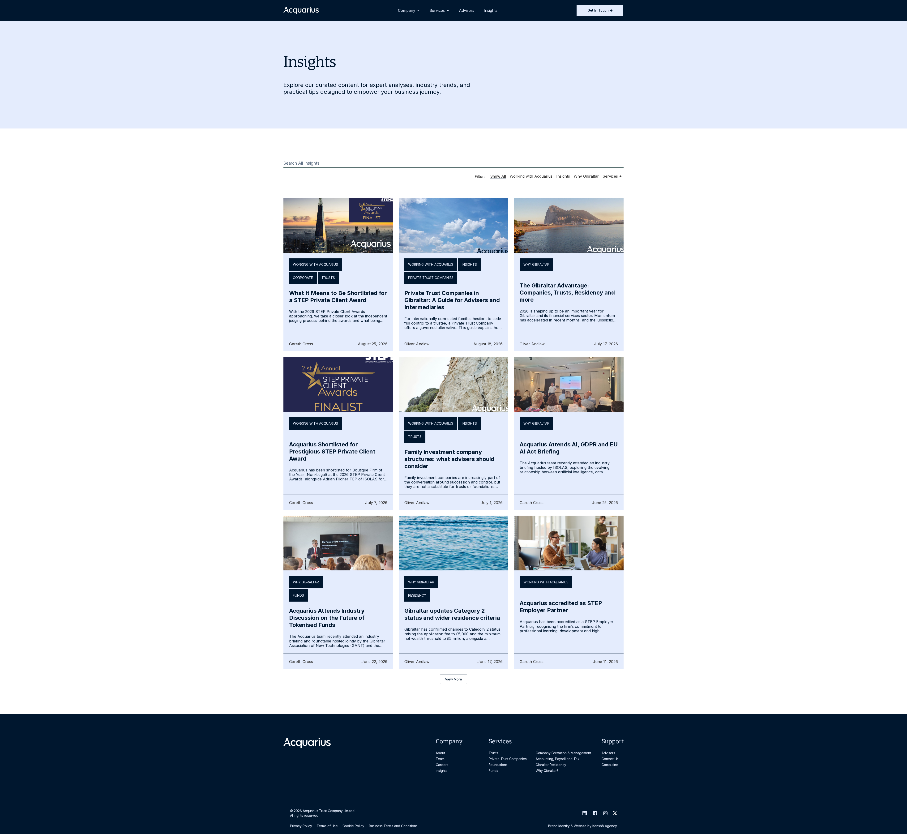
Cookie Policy (353, 826)
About (440, 753)
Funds (493, 771)
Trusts (493, 753)
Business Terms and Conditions (393, 826)
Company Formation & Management (563, 753)
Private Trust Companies (508, 759)
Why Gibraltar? (547, 771)
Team (440, 759)
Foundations (498, 765)
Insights (490, 10)
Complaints (610, 765)
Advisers (466, 10)
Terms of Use (327, 826)
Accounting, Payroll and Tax (557, 759)
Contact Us (610, 759)
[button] (409, 10)
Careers (442, 765)
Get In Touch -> (600, 10)
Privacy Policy (301, 826)
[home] (301, 10)
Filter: (480, 176)
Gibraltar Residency (551, 765)
